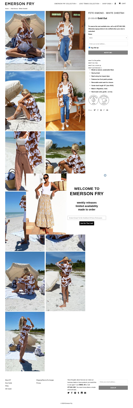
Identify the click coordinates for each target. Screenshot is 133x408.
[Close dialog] (105, 175)
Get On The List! (86, 223)
